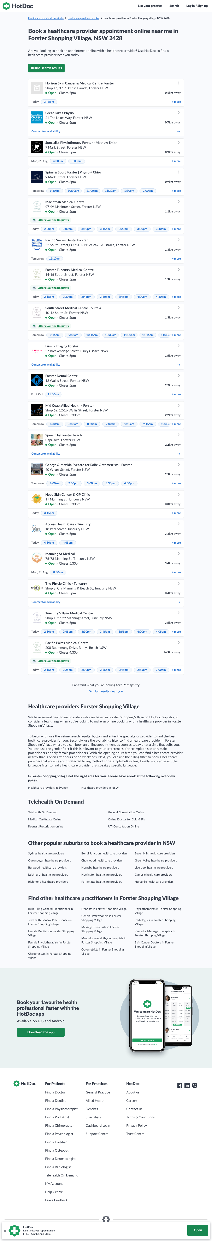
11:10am (54, 258)
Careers (131, 1100)
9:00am (111, 424)
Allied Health (95, 1100)
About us (133, 1092)
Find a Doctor (55, 1092)
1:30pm (129, 190)
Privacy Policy (136, 1125)
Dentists (92, 1109)
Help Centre (54, 1192)
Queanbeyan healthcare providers (49, 860)
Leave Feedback (56, 1200)
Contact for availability (45, 131)
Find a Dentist (55, 1100)
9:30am (55, 190)
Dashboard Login (98, 1125)
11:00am (92, 190)
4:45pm (68, 542)
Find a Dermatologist (60, 1158)
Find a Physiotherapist (61, 1109)
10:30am (73, 190)
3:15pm (105, 229)
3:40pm (161, 229)
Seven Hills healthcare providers (155, 853)
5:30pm (77, 161)
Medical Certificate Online (44, 819)
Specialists (93, 1117)
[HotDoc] (17, 6)
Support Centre (97, 1134)
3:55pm (124, 631)
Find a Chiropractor (59, 1125)
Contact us (134, 1109)
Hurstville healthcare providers (154, 881)
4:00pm (58, 161)
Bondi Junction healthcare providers (104, 853)
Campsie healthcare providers (153, 874)
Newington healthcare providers (101, 874)
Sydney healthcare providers (46, 853)
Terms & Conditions (140, 1117)
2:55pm (142, 670)
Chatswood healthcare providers (102, 860)
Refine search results (46, 68)
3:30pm (142, 229)
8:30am (55, 424)
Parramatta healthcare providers (101, 881)
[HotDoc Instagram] (194, 1085)
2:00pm (148, 190)
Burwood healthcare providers (47, 867)
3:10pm (86, 229)
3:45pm (49, 101)
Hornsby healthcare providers (100, 867)
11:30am (110, 190)
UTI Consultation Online (123, 826)
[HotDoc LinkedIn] (187, 1085)
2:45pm (86, 296)
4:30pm (161, 296)
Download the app (40, 1032)
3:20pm (124, 229)
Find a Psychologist (59, 1134)
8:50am (92, 424)
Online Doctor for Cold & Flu (126, 819)
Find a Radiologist (58, 1167)
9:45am (73, 335)
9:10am (129, 424)
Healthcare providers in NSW (83, 18)
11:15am (148, 335)
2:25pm (68, 670)
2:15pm (49, 296)
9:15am (55, 335)
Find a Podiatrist (57, 1117)
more (176, 101)
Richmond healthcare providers (48, 881)
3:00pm (68, 229)
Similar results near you (106, 691)
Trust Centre (135, 1134)
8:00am (55, 483)
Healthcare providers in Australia (46, 18)
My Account (54, 1183)
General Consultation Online (126, 812)
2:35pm (105, 670)
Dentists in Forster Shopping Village (103, 909)
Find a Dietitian (56, 1142)
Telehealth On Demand (42, 812)
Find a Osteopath (57, 1150)
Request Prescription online (45, 826)
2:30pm (49, 229)
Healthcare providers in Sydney (48, 787)
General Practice (98, 1092)
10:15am (92, 335)
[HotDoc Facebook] (179, 1085)
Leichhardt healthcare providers (48, 874)
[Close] (5, 1230)
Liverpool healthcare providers (154, 867)
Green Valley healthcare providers (156, 860)
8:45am (73, 424)
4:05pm (161, 631)
